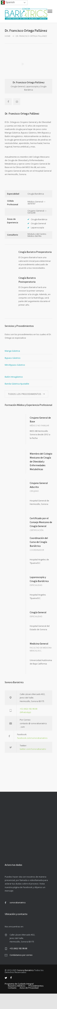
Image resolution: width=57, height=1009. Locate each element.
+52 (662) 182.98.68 (18, 948)
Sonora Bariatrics (25, 970)
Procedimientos (36, 985)
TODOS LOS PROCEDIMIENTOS (24, 393)
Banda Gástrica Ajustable (17, 383)
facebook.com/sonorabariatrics (32, 738)
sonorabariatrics (18, 902)
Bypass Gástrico (12, 357)
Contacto (12, 987)
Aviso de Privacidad (29, 987)
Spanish (10, 2)
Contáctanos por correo (21, 955)
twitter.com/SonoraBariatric (33, 749)
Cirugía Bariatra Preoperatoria (35, 251)
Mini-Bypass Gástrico (15, 364)
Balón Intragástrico (14, 376)
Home (7, 36)
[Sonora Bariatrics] (26, 14)
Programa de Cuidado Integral (19, 983)
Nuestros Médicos (16, 985)
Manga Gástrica (12, 350)
